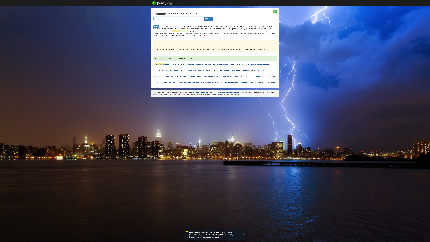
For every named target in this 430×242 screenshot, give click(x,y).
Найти (209, 19)
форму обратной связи (204, 92)
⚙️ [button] (243, 92)
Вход (275, 3)
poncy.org (229, 235)
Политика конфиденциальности (228, 92)
